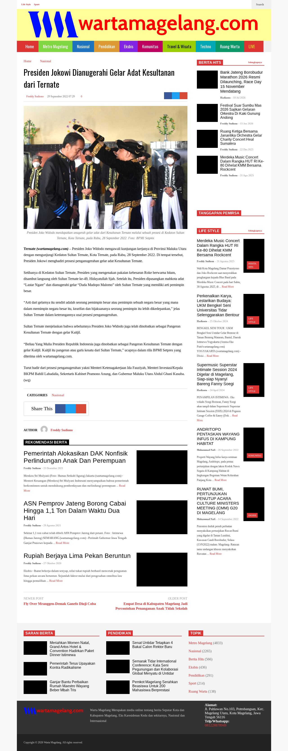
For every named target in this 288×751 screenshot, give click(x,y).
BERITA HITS (210, 62)
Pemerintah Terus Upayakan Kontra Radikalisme (72, 665)
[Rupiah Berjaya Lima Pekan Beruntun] (162, 569)
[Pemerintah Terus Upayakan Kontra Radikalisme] (35, 668)
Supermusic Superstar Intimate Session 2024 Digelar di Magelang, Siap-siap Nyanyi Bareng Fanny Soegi (217, 374)
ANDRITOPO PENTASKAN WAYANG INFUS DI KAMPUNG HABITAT (218, 436)
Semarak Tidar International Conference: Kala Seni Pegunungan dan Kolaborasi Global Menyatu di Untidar (155, 667)
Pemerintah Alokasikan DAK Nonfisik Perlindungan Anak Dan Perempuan (76, 457)
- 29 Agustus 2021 (51, 525)
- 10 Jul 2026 (238, 97)
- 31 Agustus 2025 (224, 261)
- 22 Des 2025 (245, 149)
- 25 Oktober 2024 (218, 321)
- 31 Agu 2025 (246, 175)
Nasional (83, 46)
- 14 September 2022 (227, 519)
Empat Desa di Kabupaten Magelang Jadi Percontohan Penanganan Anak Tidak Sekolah (151, 606)
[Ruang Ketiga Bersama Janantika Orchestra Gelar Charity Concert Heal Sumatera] (207, 139)
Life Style (26, 4)
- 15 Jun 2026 (245, 123)
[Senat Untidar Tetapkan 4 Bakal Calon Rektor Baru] (118, 648)
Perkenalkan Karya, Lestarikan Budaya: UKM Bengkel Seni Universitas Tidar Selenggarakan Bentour (218, 305)
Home (29, 46)
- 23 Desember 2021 (52, 468)
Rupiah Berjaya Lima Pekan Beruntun (77, 555)
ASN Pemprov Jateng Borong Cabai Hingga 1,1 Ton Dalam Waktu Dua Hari (75, 510)
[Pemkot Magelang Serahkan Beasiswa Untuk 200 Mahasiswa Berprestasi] (118, 687)
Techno (205, 46)
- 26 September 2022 (227, 450)
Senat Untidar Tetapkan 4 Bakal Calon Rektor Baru (152, 645)
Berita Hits (196, 659)
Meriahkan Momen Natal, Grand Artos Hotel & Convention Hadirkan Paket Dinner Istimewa (72, 649)
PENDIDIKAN (119, 633)
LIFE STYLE (209, 231)
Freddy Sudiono (35, 96)
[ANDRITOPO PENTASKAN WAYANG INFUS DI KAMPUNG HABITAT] (253, 444)
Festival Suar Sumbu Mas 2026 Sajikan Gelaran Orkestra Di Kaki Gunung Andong (240, 111)
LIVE (252, 46)
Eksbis (128, 46)
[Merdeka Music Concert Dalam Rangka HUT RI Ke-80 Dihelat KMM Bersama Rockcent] (207, 165)
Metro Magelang (55, 46)
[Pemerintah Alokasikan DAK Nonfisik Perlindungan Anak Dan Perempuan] (162, 467)
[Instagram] (238, 4)
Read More (63, 543)
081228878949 (215, 725)
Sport (36, 4)
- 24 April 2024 (216, 390)
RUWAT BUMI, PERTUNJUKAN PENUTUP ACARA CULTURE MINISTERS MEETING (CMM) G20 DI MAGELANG (218, 501)
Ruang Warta (230, 46)
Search (260, 4)
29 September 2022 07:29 (61, 96)
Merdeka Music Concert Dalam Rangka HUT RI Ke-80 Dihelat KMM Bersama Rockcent (242, 163)
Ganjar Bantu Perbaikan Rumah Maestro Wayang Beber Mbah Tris (69, 686)
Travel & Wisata (179, 46)
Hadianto (225, 97)
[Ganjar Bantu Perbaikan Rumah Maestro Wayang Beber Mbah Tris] (35, 687)
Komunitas (150, 46)
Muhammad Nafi (206, 450)
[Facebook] (231, 4)
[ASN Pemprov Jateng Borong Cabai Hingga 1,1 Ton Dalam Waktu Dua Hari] (162, 517)
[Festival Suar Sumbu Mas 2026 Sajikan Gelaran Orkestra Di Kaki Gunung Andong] (207, 113)
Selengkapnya (255, 62)
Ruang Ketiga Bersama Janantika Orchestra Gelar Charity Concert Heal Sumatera (241, 137)
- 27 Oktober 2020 (51, 563)
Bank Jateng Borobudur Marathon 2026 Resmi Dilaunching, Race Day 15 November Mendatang (241, 82)
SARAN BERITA (39, 633)
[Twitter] (246, 4)
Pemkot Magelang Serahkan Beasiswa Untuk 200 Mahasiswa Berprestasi (155, 686)
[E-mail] (183, 95)
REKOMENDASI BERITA (46, 442)
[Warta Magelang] (143, 30)
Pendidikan (107, 46)
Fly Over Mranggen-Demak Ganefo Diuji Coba (60, 604)
